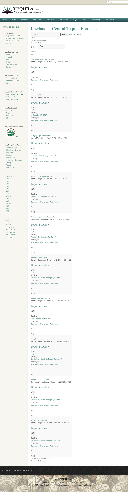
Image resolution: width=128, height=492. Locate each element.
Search (64, 34)
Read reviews (44, 80)
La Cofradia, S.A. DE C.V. (39, 115)
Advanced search (75, 34)
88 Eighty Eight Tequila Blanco (41, 176)
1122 (32, 74)
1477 (32, 313)
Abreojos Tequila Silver (39, 257)
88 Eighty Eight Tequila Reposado (43, 217)
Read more (34, 80)
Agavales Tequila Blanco (39, 420)
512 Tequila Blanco (37, 95)
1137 (32, 110)
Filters (33, 38)
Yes (16, 136)
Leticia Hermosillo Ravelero (40, 318)
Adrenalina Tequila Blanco (40, 298)
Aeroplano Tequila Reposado (41, 379)
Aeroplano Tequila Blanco (40, 339)
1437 (32, 151)
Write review (54, 80)
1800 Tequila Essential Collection (42, 59)
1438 (32, 273)
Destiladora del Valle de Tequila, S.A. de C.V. (46, 278)
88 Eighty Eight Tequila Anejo (41, 135)
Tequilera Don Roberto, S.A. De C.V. (43, 156)
